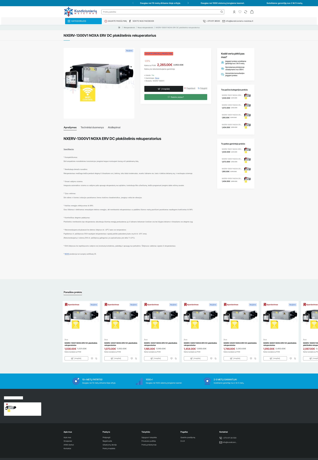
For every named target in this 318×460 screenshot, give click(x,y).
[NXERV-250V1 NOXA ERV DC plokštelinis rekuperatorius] (247, 106)
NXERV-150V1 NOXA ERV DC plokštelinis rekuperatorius (232, 95)
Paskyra (106, 432)
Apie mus (68, 432)
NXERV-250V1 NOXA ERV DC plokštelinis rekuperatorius (232, 105)
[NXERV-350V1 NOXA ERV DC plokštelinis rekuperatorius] (247, 116)
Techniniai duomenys (92, 127)
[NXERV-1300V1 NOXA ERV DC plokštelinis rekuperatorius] (10, 409)
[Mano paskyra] (234, 11)
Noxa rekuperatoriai (145, 28)
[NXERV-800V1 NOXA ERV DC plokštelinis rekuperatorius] (280, 319)
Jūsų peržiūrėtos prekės (13, 397)
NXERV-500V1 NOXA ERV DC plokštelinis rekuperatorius (232, 125)
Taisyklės (145, 432)
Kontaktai (223, 432)
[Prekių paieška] (221, 11)
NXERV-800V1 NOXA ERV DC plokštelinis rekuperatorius (279, 344)
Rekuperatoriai (129, 28)
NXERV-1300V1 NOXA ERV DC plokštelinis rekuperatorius (178, 28)
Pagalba (184, 432)
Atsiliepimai (114, 127)
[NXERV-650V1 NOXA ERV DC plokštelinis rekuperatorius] (240, 319)
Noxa (157, 78)
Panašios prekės (73, 292)
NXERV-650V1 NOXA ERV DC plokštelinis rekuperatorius (240, 344)
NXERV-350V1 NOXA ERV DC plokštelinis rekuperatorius (232, 115)
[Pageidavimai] (240, 11)
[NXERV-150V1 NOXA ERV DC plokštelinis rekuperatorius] (247, 97)
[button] (163, 89)
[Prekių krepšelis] (251, 11)
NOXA (67, 254)
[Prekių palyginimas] (246, 11)
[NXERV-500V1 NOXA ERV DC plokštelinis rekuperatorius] (247, 126)
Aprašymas (70, 127)
